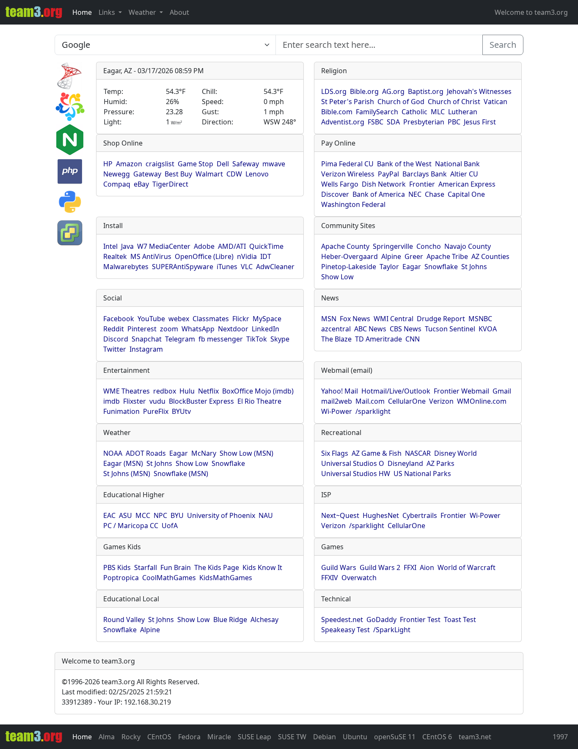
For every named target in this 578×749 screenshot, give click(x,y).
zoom (169, 328)
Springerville (393, 246)
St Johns (474, 266)
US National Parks (422, 473)
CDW (234, 174)
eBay (141, 184)
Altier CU (464, 174)
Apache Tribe (447, 256)
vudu (157, 401)
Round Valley (124, 619)
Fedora (189, 736)
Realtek (115, 256)
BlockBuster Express (201, 401)
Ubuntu (355, 736)
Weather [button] (143, 12)
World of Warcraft (466, 567)
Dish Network (384, 184)
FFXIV (329, 577)
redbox (164, 391)
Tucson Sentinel (450, 328)
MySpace (267, 318)
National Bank (457, 163)
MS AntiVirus (150, 256)
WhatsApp (198, 328)
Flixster (134, 401)
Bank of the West (404, 163)
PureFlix (155, 411)
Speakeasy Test (345, 629)
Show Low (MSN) (246, 453)
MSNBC (480, 318)
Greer (414, 256)
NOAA (112, 453)
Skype (279, 339)
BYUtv (181, 411)
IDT (265, 256)
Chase (434, 194)
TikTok (256, 339)
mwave (273, 163)
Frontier (422, 184)
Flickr (240, 318)
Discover (335, 194)
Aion (427, 567)
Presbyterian (423, 122)
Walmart (209, 174)
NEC (414, 194)
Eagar (411, 266)
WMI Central (393, 318)
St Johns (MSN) (126, 473)
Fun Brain (175, 567)
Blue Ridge (230, 619)
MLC (438, 111)
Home (82, 12)
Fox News (355, 318)
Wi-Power (336, 411)
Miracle (219, 736)
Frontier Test (420, 619)
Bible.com (336, 111)
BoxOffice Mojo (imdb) (258, 391)
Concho (428, 246)
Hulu (187, 391)
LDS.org (334, 91)
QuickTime (266, 246)
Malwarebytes (126, 266)
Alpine (391, 256)
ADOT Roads (146, 453)
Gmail (502, 391)
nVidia (247, 256)
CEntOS (159, 736)
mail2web (336, 401)
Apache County (345, 246)
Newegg (116, 174)
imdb (111, 401)
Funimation (121, 411)
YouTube (151, 318)
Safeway (245, 163)
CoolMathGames (169, 577)
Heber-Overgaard (349, 256)
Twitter (114, 349)
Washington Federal (353, 204)
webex (178, 318)
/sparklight (373, 411)
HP (108, 163)
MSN (328, 318)
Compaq (116, 184)
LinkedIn (265, 328)
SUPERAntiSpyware (182, 266)
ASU (125, 515)
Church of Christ (454, 101)
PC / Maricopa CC (130, 525)
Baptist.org (425, 91)
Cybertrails (419, 515)
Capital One (466, 194)
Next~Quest (340, 515)
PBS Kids (117, 567)
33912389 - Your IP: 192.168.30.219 (116, 702)
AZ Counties (490, 256)
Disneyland (405, 463)
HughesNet (381, 515)
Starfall (145, 567)
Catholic (414, 111)
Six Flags (334, 453)
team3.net (475, 736)
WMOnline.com (481, 401)
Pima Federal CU (347, 163)
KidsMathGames (225, 577)
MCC (142, 515)
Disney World (455, 453)
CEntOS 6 (437, 736)
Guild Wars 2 (380, 567)
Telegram (180, 339)
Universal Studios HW (355, 473)
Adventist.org (342, 122)
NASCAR (418, 453)
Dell (223, 163)
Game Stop (195, 163)
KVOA (488, 328)
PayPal (388, 174)
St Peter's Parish (347, 101)
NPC (160, 515)
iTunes (227, 266)
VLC (247, 266)
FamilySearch (377, 111)
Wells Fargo (339, 184)
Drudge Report (441, 318)
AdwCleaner (275, 266)
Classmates (211, 318)
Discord (115, 339)
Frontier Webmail (461, 391)
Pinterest (142, 328)
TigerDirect (170, 184)
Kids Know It (262, 567)
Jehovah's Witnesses (479, 91)
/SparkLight (391, 629)
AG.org (393, 91)
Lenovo (257, 174)
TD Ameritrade (378, 339)
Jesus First (480, 122)
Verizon (441, 401)
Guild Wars (338, 567)
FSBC (375, 122)
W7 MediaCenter (163, 246)
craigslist (160, 163)
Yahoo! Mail (339, 391)
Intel (110, 246)
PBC (454, 122)
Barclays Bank (424, 174)
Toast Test (460, 619)
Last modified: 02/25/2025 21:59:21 (117, 692)
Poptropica (121, 577)
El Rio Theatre (259, 401)
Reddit (113, 328)
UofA (170, 525)
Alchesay (264, 619)
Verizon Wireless (347, 174)
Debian (324, 736)
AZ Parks (440, 463)
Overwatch (359, 577)
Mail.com (370, 401)
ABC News (370, 328)
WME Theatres (126, 391)
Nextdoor (233, 328)
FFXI (410, 567)
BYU (177, 515)
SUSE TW (292, 736)
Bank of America (378, 194)
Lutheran (462, 111)
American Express (466, 184)
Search (503, 44)
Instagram (146, 349)
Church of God (400, 101)
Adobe (204, 246)
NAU (266, 515)
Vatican (495, 101)
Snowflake (441, 266)
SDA (393, 122)
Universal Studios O (352, 463)
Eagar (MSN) (123, 463)
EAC (109, 515)
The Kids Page (216, 567)
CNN (412, 339)
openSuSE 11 (395, 736)
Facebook (118, 318)
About (179, 12)
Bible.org (364, 91)
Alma (107, 736)
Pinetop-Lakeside (348, 266)
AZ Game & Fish (377, 453)
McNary (203, 453)
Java (127, 246)
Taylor (389, 266)
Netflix (208, 391)
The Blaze (336, 339)
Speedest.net (342, 619)
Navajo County (467, 246)
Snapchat (147, 339)
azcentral (336, 328)
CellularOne (407, 401)
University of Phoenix (221, 515)
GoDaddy (381, 619)
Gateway (147, 174)
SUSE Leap (254, 736)
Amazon (129, 163)
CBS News (405, 328)
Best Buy (178, 174)
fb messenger (220, 339)
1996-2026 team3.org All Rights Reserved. (130, 681)
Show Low (337, 276)
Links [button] (108, 12)
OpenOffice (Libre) (204, 256)
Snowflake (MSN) (181, 473)
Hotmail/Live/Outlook (395, 391)
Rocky (130, 736)
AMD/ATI (232, 246)
